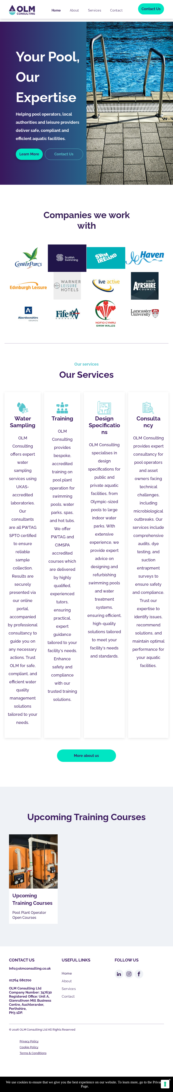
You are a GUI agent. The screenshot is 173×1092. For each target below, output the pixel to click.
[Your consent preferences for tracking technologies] (165, 1084)
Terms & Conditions (33, 1053)
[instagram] (129, 975)
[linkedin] (119, 975)
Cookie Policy (29, 1047)
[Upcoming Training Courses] (33, 861)
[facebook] (138, 975)
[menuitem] (56, 10)
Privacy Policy (29, 1041)
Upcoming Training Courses (32, 899)
